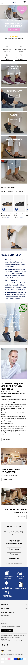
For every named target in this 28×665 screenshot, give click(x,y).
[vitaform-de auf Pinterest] (7, 645)
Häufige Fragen (14, 559)
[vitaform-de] (13, 2)
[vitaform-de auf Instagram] (5, 645)
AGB (2, 620)
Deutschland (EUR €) (7, 650)
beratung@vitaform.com (14, 543)
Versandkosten (19, 635)
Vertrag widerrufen (7, 630)
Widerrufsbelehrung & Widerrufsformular (10, 626)
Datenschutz (4, 618)
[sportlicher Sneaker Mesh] (19, 203)
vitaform (11, 653)
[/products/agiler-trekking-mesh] (14, 19)
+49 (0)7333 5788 (14, 541)
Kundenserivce (15, 549)
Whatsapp (15, 554)
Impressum (4, 623)
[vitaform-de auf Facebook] (2, 645)
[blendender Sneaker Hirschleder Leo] (7, 203)
